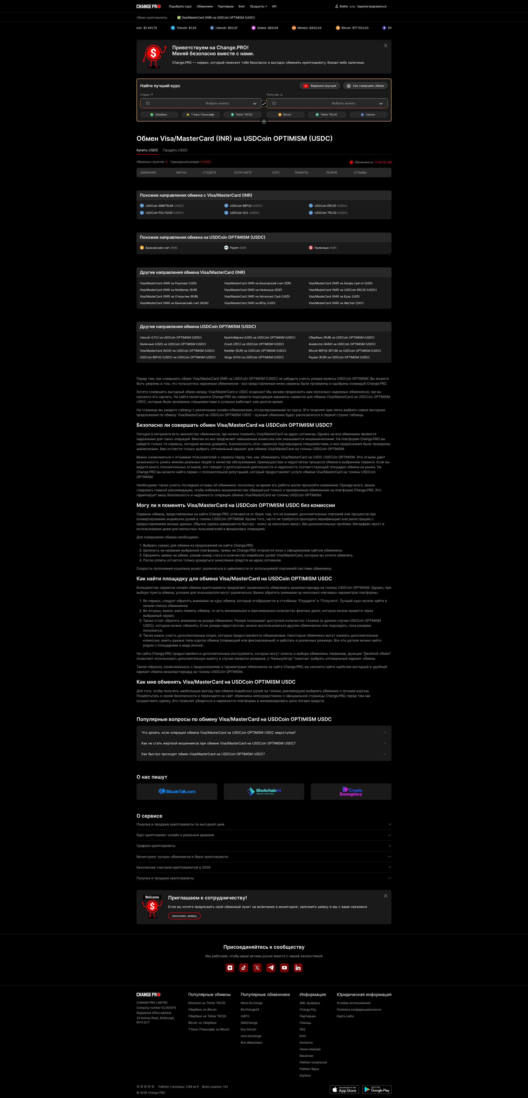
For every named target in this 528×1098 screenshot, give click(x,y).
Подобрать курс (180, 6)
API (274, 6)
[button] (258, 6)
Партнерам (226, 6)
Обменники (205, 6)
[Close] (385, 45)
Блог (242, 6)
